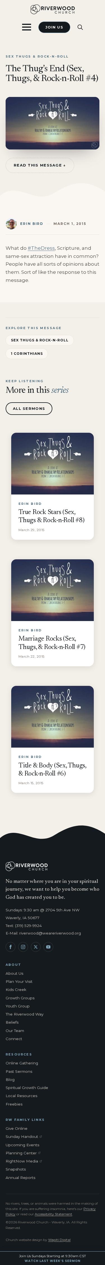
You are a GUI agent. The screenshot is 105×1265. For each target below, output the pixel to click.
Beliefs (12, 1022)
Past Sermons (19, 1071)
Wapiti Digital (59, 1240)
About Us (14, 973)
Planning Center (25, 1153)
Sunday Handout (25, 1136)
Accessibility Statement (53, 1214)
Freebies (14, 1104)
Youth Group (18, 1006)
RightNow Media (25, 1161)
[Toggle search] (80, 27)
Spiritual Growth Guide (27, 1087)
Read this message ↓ (40, 165)
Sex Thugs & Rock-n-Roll (40, 340)
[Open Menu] (26, 27)
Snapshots (16, 1169)
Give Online (16, 1128)
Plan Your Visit (19, 981)
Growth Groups (20, 998)
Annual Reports (20, 1177)
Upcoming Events (22, 1145)
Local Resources (21, 1095)
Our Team (15, 1030)
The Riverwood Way (24, 1014)
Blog (10, 1079)
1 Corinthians (27, 353)
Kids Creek (16, 989)
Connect (14, 1038)
